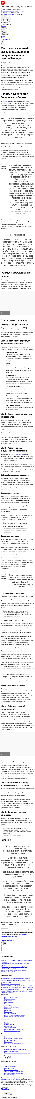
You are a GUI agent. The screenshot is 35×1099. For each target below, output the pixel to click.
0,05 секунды (19, 454)
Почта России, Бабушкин (24, 985)
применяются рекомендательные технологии (16, 1078)
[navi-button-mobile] (2, 41)
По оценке (4, 101)
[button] (3, 36)
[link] (4, 32)
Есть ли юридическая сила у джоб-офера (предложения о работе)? (13, 970)
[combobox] (8, 1093)
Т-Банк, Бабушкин (27, 987)
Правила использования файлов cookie (12, 14)
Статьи (3, 44)
